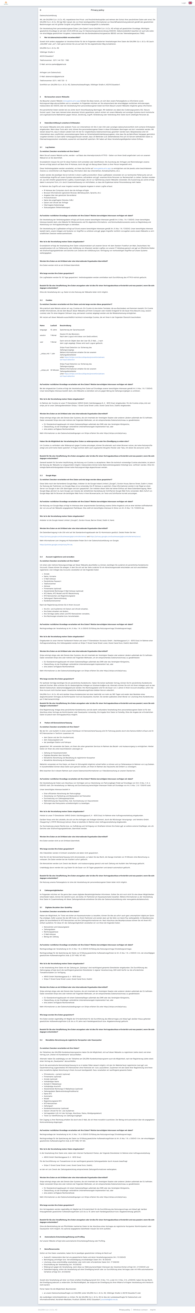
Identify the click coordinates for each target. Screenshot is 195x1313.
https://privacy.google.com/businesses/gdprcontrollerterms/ (63, 536)
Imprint (153, 1310)
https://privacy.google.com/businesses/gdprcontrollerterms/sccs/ (115, 536)
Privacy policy (124, 1310)
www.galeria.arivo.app (71, 101)
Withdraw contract (140, 1310)
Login (184, 3)
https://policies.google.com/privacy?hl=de (56, 545)
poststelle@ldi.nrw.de (109, 1299)
